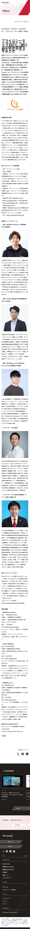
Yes (5, 925)
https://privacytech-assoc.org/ (15, 215)
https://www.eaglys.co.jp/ (10, 203)
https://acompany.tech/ (10, 200)
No (6, 925)
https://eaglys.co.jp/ (11, 658)
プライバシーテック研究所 (9, 889)
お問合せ (4, 736)
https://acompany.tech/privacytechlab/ (13, 603)
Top (4, 856)
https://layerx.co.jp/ (8, 205)
